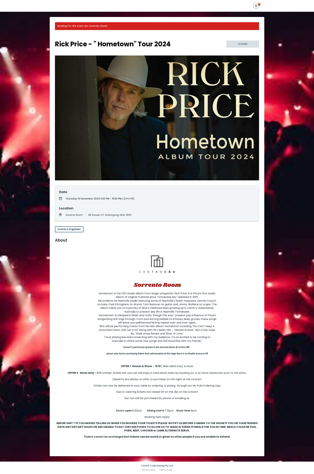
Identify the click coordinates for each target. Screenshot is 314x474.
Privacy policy (149, 470)
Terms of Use (165, 470)
